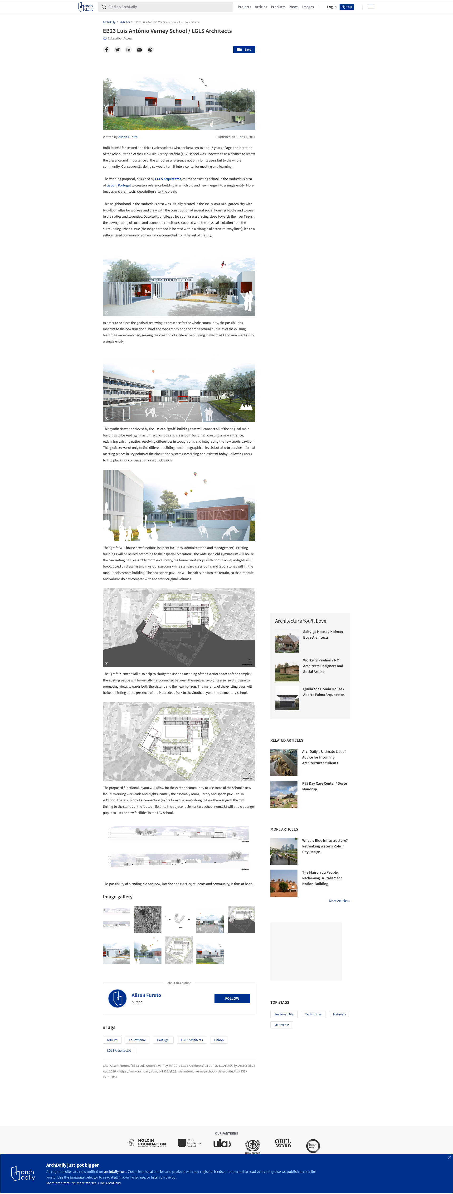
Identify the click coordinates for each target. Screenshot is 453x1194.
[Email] (139, 49)
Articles (261, 7)
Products (278, 7)
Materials (339, 1014)
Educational (137, 1040)
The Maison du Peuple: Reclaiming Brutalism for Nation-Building (322, 878)
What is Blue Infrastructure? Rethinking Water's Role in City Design (325, 846)
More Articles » (339, 901)
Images (308, 7)
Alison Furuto (146, 995)
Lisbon (111, 185)
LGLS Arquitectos (168, 178)
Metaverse (281, 1025)
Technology (313, 1014)
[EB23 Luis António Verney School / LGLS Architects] (116, 919)
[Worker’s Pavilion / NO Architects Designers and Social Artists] (287, 669)
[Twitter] (117, 49)
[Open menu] (371, 7)
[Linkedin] (128, 49)
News (293, 7)
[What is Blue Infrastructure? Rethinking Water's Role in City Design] (283, 851)
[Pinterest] (150, 49)
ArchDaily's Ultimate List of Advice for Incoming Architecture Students (324, 757)
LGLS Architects (192, 1040)
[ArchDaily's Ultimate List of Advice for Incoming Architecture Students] (283, 762)
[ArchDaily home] (85, 7)
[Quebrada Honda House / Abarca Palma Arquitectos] (287, 698)
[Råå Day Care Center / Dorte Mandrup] (283, 794)
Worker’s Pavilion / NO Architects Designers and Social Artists (323, 666)
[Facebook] (106, 49)
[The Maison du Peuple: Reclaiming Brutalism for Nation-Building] (283, 883)
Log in (332, 7)
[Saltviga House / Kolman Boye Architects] (287, 641)
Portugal (124, 185)
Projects (244, 7)
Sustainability (284, 1014)
